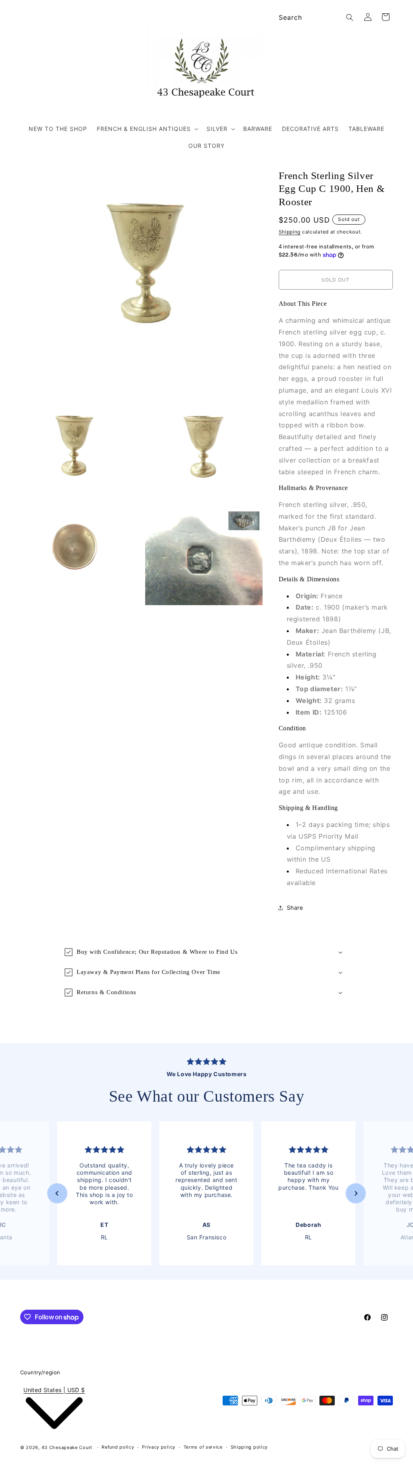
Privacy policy (158, 1447)
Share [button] (295, 907)
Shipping (290, 232)
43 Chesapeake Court (67, 1447)
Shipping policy (249, 1447)
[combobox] (315, 17)
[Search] (350, 17)
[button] (147, 128)
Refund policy (118, 1447)
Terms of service (203, 1447)
